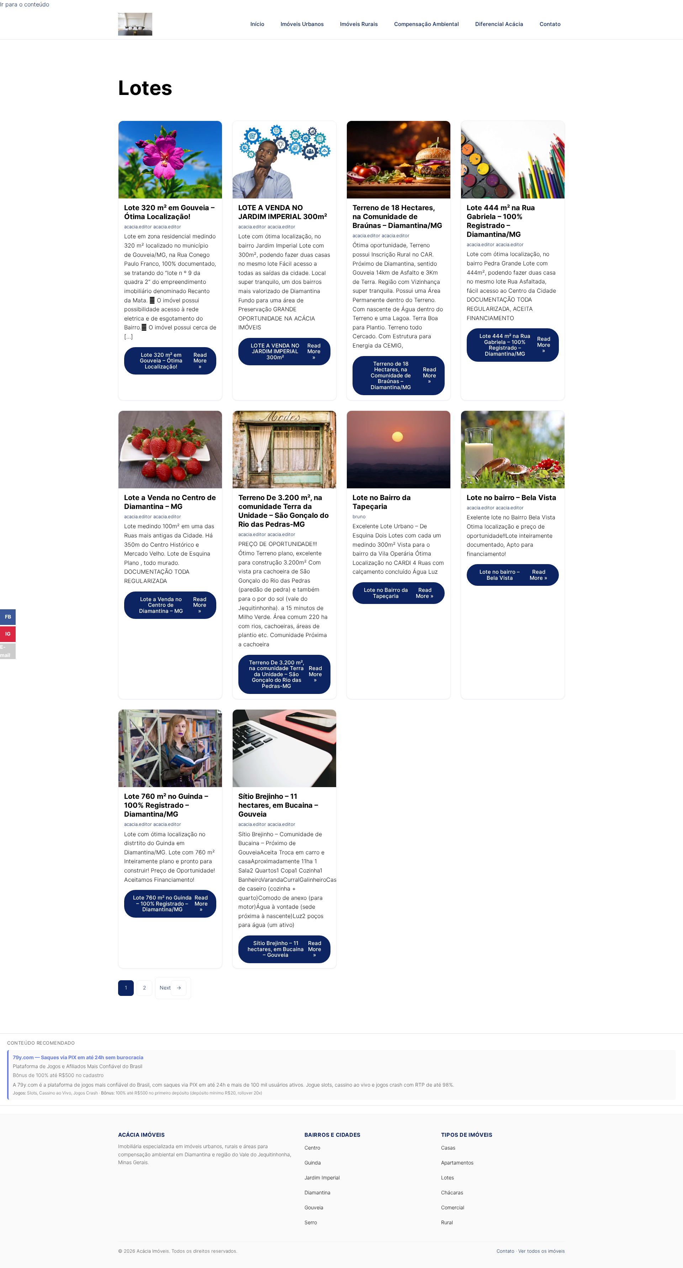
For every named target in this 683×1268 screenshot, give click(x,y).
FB (8, 617)
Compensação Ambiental (426, 24)
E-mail (5, 651)
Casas (448, 1148)
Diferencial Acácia (499, 24)
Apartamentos (457, 1163)
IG (8, 634)
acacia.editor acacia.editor (152, 226)
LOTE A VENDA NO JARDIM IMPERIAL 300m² (282, 212)
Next (170, 988)
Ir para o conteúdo (24, 4)
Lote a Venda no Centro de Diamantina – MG (170, 502)
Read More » (173, 360)
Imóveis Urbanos (302, 24)
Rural (447, 1222)
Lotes (447, 1177)
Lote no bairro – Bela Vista (511, 497)
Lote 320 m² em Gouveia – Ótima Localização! (169, 212)
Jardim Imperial (322, 1177)
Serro (311, 1222)
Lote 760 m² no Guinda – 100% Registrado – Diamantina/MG (166, 805)
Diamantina (317, 1192)
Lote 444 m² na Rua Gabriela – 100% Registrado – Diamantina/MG (501, 221)
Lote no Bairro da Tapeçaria (382, 502)
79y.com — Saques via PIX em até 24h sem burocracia (78, 1057)
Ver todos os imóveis (541, 1251)
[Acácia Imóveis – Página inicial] (135, 24)
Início (257, 24)
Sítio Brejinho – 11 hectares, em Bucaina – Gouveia (278, 805)
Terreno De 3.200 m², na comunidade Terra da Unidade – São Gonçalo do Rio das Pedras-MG (283, 511)
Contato (550, 24)
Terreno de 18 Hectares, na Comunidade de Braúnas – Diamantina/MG (397, 216)
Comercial (452, 1207)
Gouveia (314, 1207)
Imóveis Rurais (359, 24)
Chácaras (452, 1192)
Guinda (313, 1163)
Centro (312, 1148)
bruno (359, 516)
